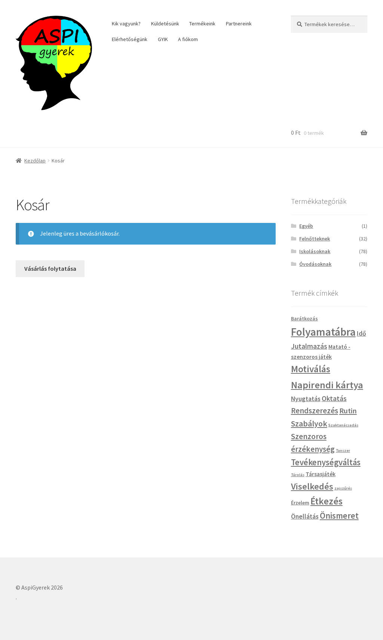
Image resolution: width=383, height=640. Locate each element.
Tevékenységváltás (326, 462)
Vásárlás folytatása (50, 268)
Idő (361, 333)
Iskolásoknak (314, 251)
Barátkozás (304, 318)
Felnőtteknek (314, 238)
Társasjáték (320, 474)
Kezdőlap (35, 160)
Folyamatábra (323, 332)
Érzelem (300, 502)
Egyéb (306, 226)
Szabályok (309, 423)
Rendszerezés (314, 411)
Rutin (348, 411)
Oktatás (334, 398)
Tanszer (343, 450)
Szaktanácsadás (343, 425)
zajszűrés (343, 488)
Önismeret (339, 515)
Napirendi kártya (327, 385)
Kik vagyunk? (126, 23)
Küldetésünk (165, 23)
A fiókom (188, 39)
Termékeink (202, 23)
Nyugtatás (306, 399)
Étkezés (326, 501)
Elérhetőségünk (129, 39)
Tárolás (297, 474)
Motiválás (310, 369)
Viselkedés (312, 486)
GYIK (163, 39)
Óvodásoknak (315, 264)
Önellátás (305, 516)
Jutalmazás (309, 346)
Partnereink (239, 23)
